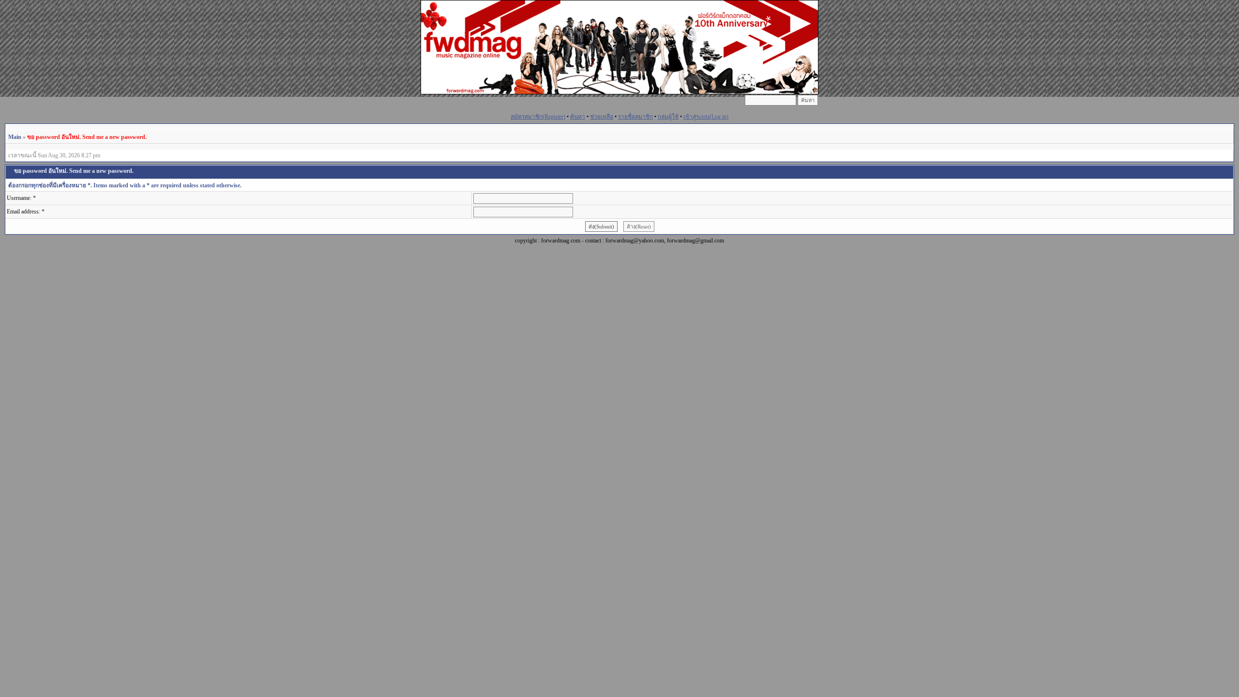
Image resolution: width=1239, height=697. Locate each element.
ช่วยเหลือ (601, 116)
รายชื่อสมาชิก (635, 116)
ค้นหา (577, 116)
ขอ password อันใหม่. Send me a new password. (87, 137)
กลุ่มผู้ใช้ (668, 116)
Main (14, 137)
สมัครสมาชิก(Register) (538, 116)
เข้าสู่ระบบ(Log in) (705, 116)
